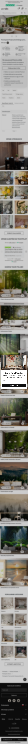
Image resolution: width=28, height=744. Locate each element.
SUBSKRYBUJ (14, 385)
